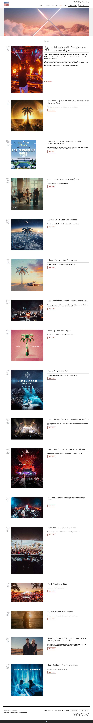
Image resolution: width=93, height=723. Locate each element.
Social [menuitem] (65, 5)
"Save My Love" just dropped (59, 331)
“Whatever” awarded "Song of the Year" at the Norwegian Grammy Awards (66, 639)
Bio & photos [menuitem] (73, 5)
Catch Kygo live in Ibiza (57, 584)
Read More (51, 110)
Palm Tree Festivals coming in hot (61, 528)
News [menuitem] (61, 5)
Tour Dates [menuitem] (46, 5)
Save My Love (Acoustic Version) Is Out (64, 179)
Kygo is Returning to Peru (58, 371)
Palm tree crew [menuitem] (83, 5)
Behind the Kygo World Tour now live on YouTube (68, 419)
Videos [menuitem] (56, 5)
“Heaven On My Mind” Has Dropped (62, 220)
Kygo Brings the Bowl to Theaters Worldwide (66, 449)
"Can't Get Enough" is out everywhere (62, 665)
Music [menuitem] (41, 5)
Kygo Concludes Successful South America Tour (67, 301)
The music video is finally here (60, 612)
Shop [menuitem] (52, 5)
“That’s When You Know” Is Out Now (62, 260)
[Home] (6, 3)
